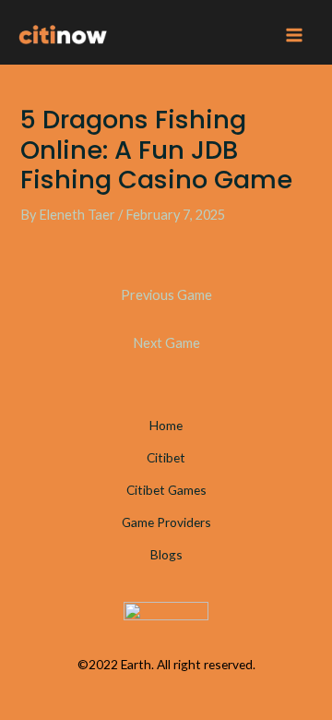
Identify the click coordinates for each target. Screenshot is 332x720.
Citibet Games (166, 490)
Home (166, 425)
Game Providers (166, 522)
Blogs (166, 554)
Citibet (166, 457)
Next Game (166, 343)
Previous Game (166, 295)
